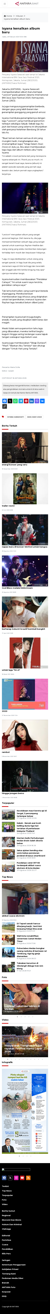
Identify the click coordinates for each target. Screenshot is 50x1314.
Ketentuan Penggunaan (14, 1265)
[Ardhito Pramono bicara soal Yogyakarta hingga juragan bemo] (25, 776)
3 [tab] (25, 1016)
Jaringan (6, 1260)
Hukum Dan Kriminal (12, 1224)
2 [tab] (21, 1016)
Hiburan (19, 16)
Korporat (6, 1292)
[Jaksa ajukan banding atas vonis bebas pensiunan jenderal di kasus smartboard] (8, 854)
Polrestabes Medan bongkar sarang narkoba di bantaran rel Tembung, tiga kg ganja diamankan (32, 952)
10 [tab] (42, 1059)
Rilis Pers (6, 1253)
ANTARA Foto (8, 1287)
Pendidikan (7, 1249)
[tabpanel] (25, 999)
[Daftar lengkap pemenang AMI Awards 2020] (25, 694)
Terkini (5, 1186)
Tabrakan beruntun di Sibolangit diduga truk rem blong (30, 966)
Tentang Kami (9, 1274)
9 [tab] (38, 1059)
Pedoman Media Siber (12, 1278)
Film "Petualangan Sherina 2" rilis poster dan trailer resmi (25, 504)
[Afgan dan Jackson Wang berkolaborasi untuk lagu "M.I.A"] (25, 653)
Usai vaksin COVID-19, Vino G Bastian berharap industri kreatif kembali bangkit (23, 627)
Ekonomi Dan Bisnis (11, 1220)
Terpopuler (8, 803)
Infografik (7, 1062)
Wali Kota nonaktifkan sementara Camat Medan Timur (29, 939)
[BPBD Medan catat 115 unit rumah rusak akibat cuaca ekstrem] (25, 898)
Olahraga (6, 1229)
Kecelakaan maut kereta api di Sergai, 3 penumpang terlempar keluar (32, 813)
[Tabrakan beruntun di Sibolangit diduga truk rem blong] (8, 967)
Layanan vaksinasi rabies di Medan (22, 1008)
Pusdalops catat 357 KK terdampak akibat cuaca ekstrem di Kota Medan (29, 865)
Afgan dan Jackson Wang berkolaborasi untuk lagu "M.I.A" (22, 668)
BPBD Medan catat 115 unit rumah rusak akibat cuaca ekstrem (22, 914)
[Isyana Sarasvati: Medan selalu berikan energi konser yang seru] (25, 447)
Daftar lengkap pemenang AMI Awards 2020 (22, 709)
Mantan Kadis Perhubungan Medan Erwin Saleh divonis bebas (30, 841)
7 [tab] (30, 1059)
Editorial (6, 1235)
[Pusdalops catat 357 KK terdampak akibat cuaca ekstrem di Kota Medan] (8, 866)
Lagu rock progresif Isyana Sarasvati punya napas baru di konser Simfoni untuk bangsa (24, 545)
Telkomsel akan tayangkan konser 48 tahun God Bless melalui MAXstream (25, 586)
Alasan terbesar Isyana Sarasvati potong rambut (23, 750)
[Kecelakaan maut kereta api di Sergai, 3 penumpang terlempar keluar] (8, 814)
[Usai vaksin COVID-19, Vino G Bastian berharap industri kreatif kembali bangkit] (25, 612)
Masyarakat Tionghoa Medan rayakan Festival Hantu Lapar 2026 (23, 1048)
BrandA (5, 1283)
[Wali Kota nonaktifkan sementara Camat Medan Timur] (8, 939)
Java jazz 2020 (34, 417)
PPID (4, 1296)
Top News (7, 877)
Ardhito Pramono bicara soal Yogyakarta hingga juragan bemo (23, 791)
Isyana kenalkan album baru (17, 19)
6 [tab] (27, 1059)
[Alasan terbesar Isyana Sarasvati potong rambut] (25, 735)
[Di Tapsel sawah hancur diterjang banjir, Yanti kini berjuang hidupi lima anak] (8, 927)
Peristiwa (6, 1240)
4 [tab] (29, 1016)
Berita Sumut (8, 1211)
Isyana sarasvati (15, 417)
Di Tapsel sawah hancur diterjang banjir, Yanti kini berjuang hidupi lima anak (29, 926)
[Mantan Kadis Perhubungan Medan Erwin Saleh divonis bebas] (8, 842)
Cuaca (5, 1244)
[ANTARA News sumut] (28, 4)
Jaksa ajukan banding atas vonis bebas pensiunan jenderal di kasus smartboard (31, 853)
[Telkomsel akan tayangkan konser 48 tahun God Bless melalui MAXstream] (25, 571)
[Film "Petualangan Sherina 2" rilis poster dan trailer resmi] (25, 488)
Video (5, 1020)
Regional (6, 1215)
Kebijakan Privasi (10, 1269)
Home (9, 16)
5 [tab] (32, 1016)
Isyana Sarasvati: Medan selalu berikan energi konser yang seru (22, 463)
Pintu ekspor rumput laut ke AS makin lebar (24, 1147)
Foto (4, 977)
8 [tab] (34, 1059)
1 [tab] (17, 1016)
